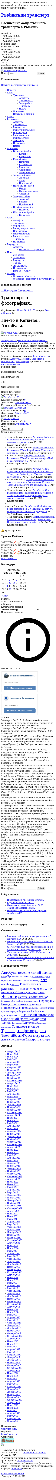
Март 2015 (12, 1416)
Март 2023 (12, 1160)
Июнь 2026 (13, 1056)
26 (10, 589)
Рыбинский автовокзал (37, 1015)
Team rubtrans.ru (41, 356)
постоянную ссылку (11, 364)
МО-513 (25, 989)
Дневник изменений (30, 980)
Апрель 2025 (13, 1094)
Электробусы (26, 103)
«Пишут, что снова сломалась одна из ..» (25, 441)
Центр (22, 188)
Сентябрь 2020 (14, 1240)
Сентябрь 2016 (14, 1368)
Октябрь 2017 (14, 1333)
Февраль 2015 (14, 1418)
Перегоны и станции (23, 114)
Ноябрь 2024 (13, 1107)
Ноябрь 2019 (13, 1267)
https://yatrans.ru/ (9, 1434)
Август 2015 (13, 1402)
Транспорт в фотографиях (23, 1030)
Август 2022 (13, 1179)
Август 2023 (13, 1147)
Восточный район (22, 151)
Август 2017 (13, 1338)
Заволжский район (22, 175)
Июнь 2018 (13, 1312)
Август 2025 (13, 1083)
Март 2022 (12, 1192)
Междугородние (21, 135)
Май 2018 (12, 1314)
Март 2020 (12, 1256)
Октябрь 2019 (14, 1269)
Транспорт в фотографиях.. (21, 908)
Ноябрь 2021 (13, 1203)
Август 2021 (13, 1211)
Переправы (19, 143)
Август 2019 (13, 1275)
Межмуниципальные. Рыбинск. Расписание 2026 (31, 518)
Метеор (35, 988)
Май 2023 (12, 1155)
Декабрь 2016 (14, 1360)
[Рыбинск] (7, 1442)
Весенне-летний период (35, 972)
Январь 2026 (13, 1070)
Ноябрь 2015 (13, 1394)
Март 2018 (12, 1320)
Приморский (25, 183)
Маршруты (12, 244)
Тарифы (17, 263)
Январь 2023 (13, 1165)
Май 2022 (12, 1187)
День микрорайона (15, 980)
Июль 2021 (12, 1213)
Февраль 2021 (14, 1227)
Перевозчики (20, 268)
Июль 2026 (12, 1054)
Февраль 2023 (14, 1163)
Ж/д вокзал (18, 255)
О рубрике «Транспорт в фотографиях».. (34, 279)
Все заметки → (9, 558)
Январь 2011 (13, 1421)
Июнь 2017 (13, 1344)
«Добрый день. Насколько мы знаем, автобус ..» (29, 520)
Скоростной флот (14, 1019)
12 (10, 582)
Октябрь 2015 (14, 1397)
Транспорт (18, 95)
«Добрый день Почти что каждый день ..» (28, 485)
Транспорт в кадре (25, 1026)
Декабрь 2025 (14, 1072)
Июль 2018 (12, 1309)
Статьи (10, 116)
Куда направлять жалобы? (20, 902)
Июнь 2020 (13, 1248)
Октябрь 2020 (14, 1237)
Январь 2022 (13, 1197)
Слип (22, 180)
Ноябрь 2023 (13, 1139)
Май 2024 (12, 1123)
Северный (24, 193)
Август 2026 (13, 1051)
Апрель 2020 (13, 1253)
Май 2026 (12, 1059)
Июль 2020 (12, 1245)
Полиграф (24, 162)
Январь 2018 (13, 1325)
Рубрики (5, 924)
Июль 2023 (12, 1150)
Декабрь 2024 (14, 1104)
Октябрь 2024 (14, 1110)
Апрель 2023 (13, 1157)
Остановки (18, 111)
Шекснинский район (23, 212)
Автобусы (24, 98)
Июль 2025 (12, 1086)
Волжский (24, 215)
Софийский (25, 169)
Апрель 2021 (13, 1221)
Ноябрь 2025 (13, 1075)
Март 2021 (12, 1224)
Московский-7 (8, 992)
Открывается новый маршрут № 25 (25, 905)
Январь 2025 (13, 1102)
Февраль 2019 (14, 1290)
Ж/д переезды (20, 265)
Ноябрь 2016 (13, 1362)
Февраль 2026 (14, 1067)
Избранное (15, 985)
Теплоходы (24, 106)
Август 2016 (13, 1370)
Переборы (24, 209)
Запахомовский (27, 172)
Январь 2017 (13, 1357)
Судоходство (36, 1019)
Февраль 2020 (14, 1259)
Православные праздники (25, 1004)
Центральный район (23, 185)
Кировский (25, 156)
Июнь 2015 (13, 1408)
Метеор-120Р (46, 989)
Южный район (20, 159)
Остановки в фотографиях (12, 1001)
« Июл (5, 595)
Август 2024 (13, 1115)
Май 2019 (12, 1283)
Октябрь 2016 (14, 1365)
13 (14, 582)
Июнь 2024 (13, 1120)
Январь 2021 (13, 1229)
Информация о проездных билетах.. (25, 900)
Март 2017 (12, 1352)
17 (3, 586)
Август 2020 (13, 1243)
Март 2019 (12, 1288)
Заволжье (24, 177)
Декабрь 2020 (14, 1232)
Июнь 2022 (13, 1184)
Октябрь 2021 (14, 1205)
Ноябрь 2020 (13, 1235)
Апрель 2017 (13, 1349)
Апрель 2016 (13, 1381)
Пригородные (20, 132)
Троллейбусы (26, 100)
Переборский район (23, 207)
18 (6, 586)
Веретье (23, 201)
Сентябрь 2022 (14, 1176)
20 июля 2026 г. (23, 413)
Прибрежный (26, 204)
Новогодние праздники (30, 992)
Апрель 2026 (13, 1062)
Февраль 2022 (14, 1195)
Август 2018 (13, 1306)
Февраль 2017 (14, 1354)
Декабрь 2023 (14, 1136)
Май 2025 (12, 1091)
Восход (4, 977)
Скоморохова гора (28, 191)
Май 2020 (12, 1251)
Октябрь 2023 (14, 1142)
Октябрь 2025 (14, 1078)
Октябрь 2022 (14, 1173)
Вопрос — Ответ (21, 271)
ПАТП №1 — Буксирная (31, 249)
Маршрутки (19, 127)
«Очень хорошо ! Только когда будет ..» (27, 511)
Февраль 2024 (14, 1131)
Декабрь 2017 (14, 1328)
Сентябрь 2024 (14, 1112)
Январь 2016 (13, 1389)
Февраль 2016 (14, 1386)
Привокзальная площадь (17, 1007)
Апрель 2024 (13, 1126)
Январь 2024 (13, 1134)
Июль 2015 (12, 1405)
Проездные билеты (44, 1007)
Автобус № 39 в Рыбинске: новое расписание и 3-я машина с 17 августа (30, 471)
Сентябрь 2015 (14, 1400)
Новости (11, 90)
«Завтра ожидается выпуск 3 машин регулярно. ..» (27, 496)
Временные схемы (19, 976)
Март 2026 (12, 1064)
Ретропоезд (24, 1011)
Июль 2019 (12, 1277)
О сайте (11, 273)
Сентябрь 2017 (14, 1336)
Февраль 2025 (14, 1099)
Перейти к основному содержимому (19, 85)
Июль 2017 (12, 1341)
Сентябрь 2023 (14, 1144)
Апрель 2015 (13, 1413)
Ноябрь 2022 (13, 1171)
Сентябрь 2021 (14, 1208)
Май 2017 (12, 1346)
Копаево (23, 154)
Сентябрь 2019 (14, 1272)
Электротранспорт (37, 1039)
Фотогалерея (22, 361)
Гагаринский (25, 164)
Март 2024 (12, 1128)
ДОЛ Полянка (38, 976)
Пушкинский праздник (9, 1011)
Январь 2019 (13, 1293)
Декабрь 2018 (14, 1296)
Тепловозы (17, 1023)
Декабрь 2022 (14, 1168)
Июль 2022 (12, 1181)
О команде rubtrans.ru (24, 276)
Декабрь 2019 (14, 1264)
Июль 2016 (12, 1373)
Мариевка (24, 167)
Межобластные (21, 138)
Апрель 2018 (13, 1317)
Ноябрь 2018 (13, 1298)
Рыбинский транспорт (25, 15)
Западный (24, 199)
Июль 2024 (12, 1118)
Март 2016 (12, 1384)
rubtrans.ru (16, 1468)
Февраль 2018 (14, 1322)
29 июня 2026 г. (23, 402)
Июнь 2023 (13, 1152)
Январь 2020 (13, 1261)
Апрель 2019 (13, 1285)
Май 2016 (12, 1378)
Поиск (4, 73)
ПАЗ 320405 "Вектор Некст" (32, 340)
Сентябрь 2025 (14, 1080)
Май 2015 (12, 1410)
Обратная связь (9, 1429)
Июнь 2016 (13, 1376)
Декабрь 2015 (14, 1392)
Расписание (13, 119)
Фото (10, 92)
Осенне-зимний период (33, 996)
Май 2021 (12, 1219)
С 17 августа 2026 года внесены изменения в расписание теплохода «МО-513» (30, 948)
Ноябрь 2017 (13, 1330)
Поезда (22, 108)
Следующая (25, 290)
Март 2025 (12, 1096)
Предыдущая (9, 290)
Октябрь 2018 (14, 1301)
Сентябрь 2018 (14, 1304)
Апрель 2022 (13, 1189)
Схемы (10, 217)
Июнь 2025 (13, 1088)
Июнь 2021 (13, 1216)
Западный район (21, 196)
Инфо (10, 252)
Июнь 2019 (13, 1280)
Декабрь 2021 (14, 1200)
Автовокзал (19, 257)
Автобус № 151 (9, 340)
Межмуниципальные (24, 130)
